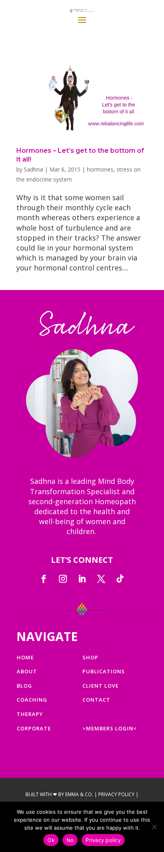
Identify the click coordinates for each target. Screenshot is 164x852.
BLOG (24, 685)
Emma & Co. (79, 794)
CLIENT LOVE (100, 685)
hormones (100, 169)
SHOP (90, 657)
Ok (51, 840)
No (70, 840)
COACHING (32, 699)
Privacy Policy (116, 794)
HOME (25, 657)
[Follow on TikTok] (120, 579)
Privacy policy (103, 840)
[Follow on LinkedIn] (82, 579)
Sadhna (33, 169)
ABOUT (27, 671)
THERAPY (30, 714)
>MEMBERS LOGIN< (109, 728)
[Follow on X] (101, 579)
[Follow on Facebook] (44, 579)
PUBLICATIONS (103, 671)
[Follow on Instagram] (63, 579)
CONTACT (96, 699)
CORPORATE (34, 728)
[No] (154, 827)
